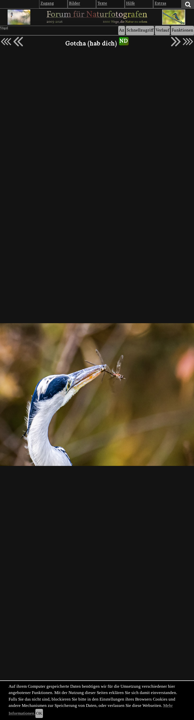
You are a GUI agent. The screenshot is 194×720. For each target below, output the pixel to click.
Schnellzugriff (140, 30)
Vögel (4, 28)
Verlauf (162, 30)
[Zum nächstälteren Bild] (188, 42)
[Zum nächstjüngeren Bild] (6, 42)
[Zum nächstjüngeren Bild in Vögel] (18, 42)
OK (39, 713)
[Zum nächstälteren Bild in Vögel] (176, 42)
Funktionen (182, 30)
